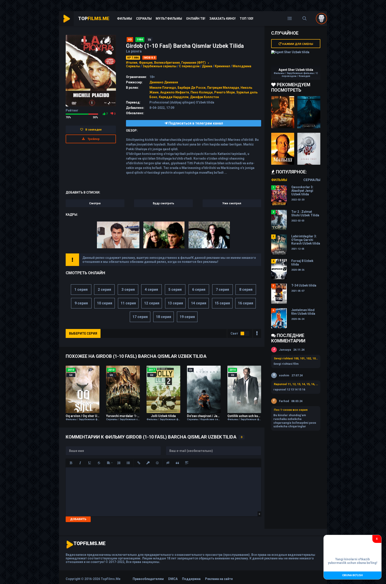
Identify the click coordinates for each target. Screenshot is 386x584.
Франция (146, 62)
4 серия (151, 289)
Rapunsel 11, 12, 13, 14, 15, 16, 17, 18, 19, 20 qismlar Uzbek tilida (296, 384)
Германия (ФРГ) (193, 62)
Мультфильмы (169, 18)
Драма (207, 66)
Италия (131, 62)
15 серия (222, 303)
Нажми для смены (297, 44)
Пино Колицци (202, 92)
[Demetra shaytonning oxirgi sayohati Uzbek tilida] (308, 112)
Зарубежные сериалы (159, 66)
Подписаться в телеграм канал (195, 123)
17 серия (140, 317)
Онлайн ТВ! (195, 18)
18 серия (163, 317)
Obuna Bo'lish (352, 575)
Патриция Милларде (223, 87)
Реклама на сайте (219, 579)
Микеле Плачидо (162, 87)
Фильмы (124, 18)
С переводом (189, 66)
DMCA (173, 579)
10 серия (104, 303)
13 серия (175, 303)
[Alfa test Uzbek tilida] (308, 149)
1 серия (81, 289)
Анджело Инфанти (174, 92)
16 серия (245, 303)
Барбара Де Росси (192, 87)
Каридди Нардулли (174, 97)
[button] (71, 463)
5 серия (175, 289)
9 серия (81, 303)
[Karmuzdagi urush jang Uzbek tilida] (282, 112)
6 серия (198, 289)
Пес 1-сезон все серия (291, 409)
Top (93, 18)
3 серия (128, 289)
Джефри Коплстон (204, 97)
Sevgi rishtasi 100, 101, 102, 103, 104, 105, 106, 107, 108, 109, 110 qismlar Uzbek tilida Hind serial (296, 358)
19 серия (187, 317)
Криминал (222, 66)
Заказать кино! (222, 18)
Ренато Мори (224, 92)
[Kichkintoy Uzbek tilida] (282, 149)
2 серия (104, 289)
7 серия (222, 289)
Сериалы (144, 18)
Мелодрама (242, 66)
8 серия (245, 289)
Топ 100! (246, 18)
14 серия (198, 303)
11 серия (128, 303)
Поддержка (191, 579)
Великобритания (167, 62)
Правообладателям (148, 579)
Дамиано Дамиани (163, 82)
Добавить (78, 519)
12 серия (151, 303)
